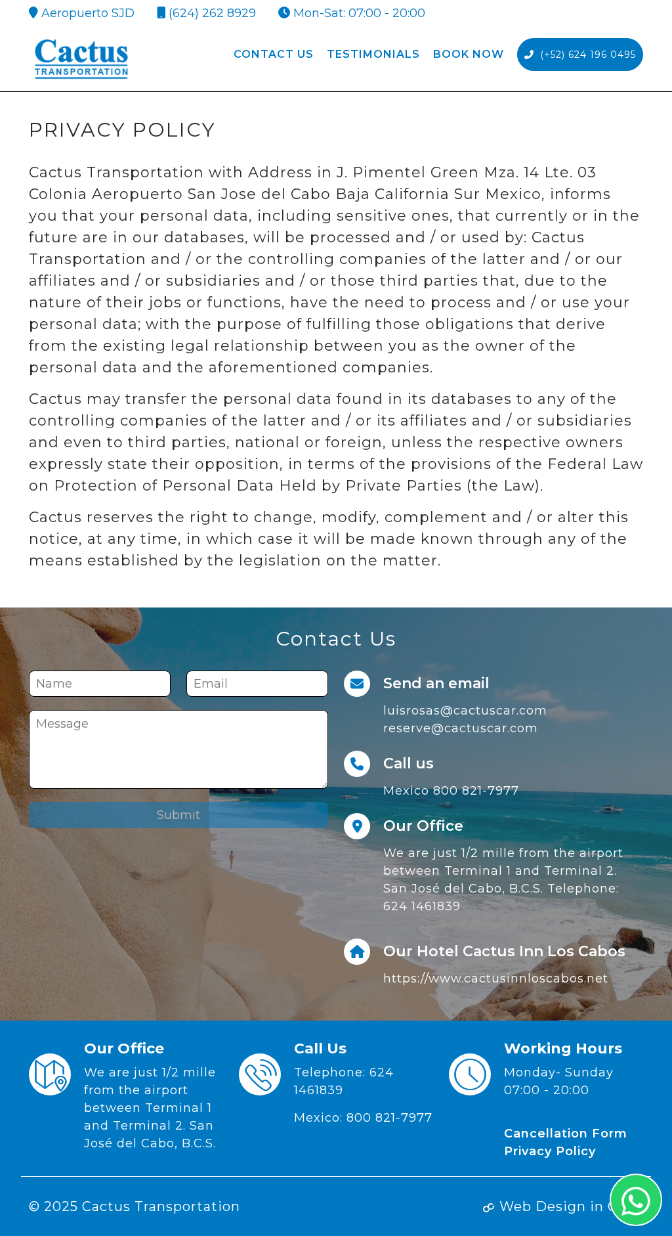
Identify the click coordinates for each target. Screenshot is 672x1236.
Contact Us (274, 54)
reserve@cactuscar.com (460, 728)
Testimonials (373, 54)
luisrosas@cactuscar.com (465, 710)
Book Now (468, 54)
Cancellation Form (565, 1133)
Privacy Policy (550, 1151)
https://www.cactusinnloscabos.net (495, 978)
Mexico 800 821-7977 (451, 791)
